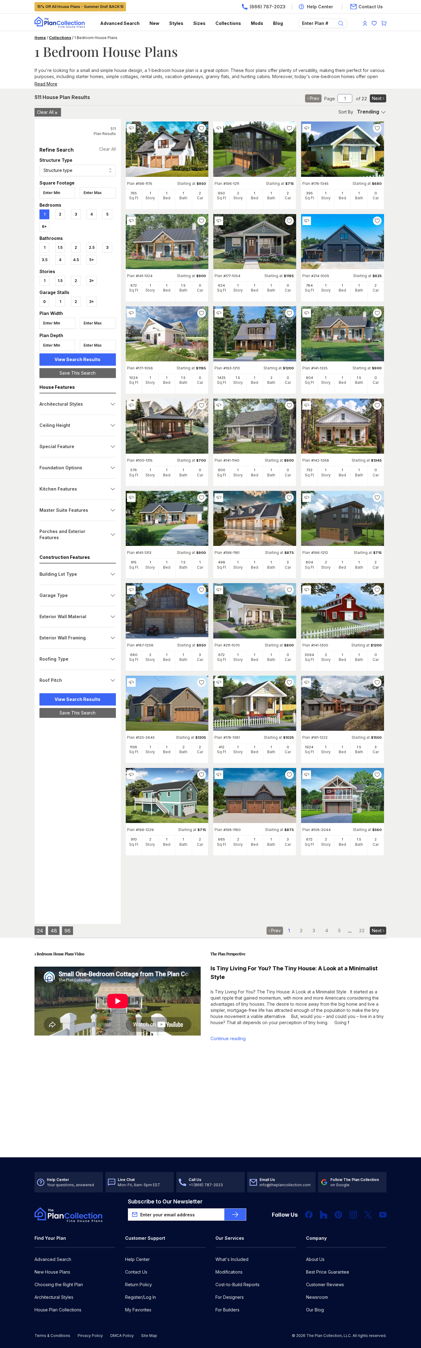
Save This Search (77, 373)
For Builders (227, 1309)
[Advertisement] (77, 817)
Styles (176, 23)
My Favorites (138, 1309)
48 (54, 931)
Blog (278, 23)
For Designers (229, 1297)
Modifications (229, 1271)
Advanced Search (120, 23)
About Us (315, 1259)
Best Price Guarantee (327, 1271)
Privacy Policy (90, 1335)
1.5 (60, 247)
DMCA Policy (122, 1335)
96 (67, 931)
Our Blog (315, 1309)
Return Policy (138, 1284)
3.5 (44, 259)
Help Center (137, 1259)
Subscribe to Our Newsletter (165, 1201)
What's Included (231, 1259)
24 (40, 931)
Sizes (199, 23)
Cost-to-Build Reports (237, 1284)
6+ (44, 226)
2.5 (92, 247)
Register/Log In (140, 1297)
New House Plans (52, 1271)
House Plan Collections (58, 1309)
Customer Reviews (325, 1284)
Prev (314, 98)
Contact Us (136, 1271)
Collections (228, 23)
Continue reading (228, 1038)
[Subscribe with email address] (235, 1214)
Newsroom (317, 1297)
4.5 (76, 259)
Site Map (149, 1335)
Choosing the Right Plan (59, 1284)
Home (40, 37)
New (154, 23)
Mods (257, 23)
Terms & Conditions (52, 1335)
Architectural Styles (54, 1297)
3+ (91, 280)
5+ (91, 259)
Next (377, 98)
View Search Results (77, 359)
